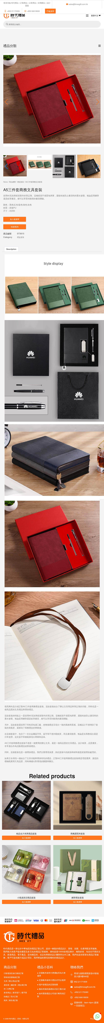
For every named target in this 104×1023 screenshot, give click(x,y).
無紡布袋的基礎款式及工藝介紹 (52, 989)
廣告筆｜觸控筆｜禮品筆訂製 (15, 985)
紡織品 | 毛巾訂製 (11, 996)
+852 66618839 (33, 11)
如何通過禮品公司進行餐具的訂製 (51, 995)
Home (5, 182)
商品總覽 (12, 182)
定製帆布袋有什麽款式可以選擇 (52, 980)
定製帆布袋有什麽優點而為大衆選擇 (51, 974)
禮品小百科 (45, 967)
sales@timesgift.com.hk (78, 4)
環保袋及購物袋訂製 (12, 977)
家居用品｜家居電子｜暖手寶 (15, 992)
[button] (97, 102)
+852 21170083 (13, 11)
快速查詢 (15, 226)
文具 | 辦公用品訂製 (12, 981)
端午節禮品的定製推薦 (48, 984)
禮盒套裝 (20, 182)
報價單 (51, 11)
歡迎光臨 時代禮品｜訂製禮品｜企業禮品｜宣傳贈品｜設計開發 (27, 4)
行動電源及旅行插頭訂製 (13, 973)
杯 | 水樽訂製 (9, 989)
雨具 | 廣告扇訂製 (11, 1000)
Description (11, 249)
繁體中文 (95, 15)
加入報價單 (14, 219)
